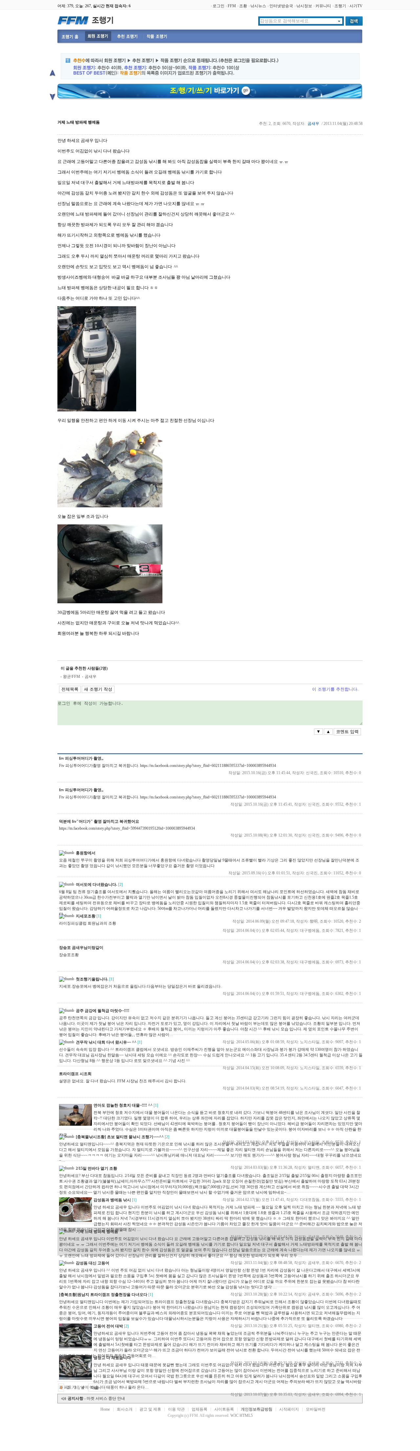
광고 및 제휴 (150, 1409)
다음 (95, 1387)
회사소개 (125, 1409)
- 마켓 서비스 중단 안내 (96, 1398)
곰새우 (313, 123)
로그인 (218, 6)
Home (105, 1409)
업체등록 (199, 1409)
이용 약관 (176, 1409)
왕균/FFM (71, 676)
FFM (232, 6)
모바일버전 (316, 1409)
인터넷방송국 (281, 6)
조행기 (340, 6)
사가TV (356, 6)
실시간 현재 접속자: (112, 6)
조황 (243, 6)
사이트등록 (224, 1409)
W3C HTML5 (241, 1415)
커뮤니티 (323, 6)
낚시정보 (304, 6)
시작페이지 (289, 1409)
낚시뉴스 (258, 6)
